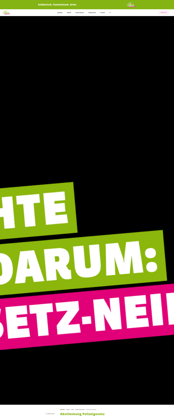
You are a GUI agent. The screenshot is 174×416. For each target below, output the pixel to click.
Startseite (62, 409)
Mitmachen (163, 12)
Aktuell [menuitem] (69, 12)
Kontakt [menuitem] (103, 12)
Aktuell (68, 409)
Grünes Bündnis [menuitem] (80, 12)
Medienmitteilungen (80, 409)
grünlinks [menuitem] (59, 12)
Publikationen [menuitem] (92, 12)
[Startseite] (131, 4)
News (72, 409)
